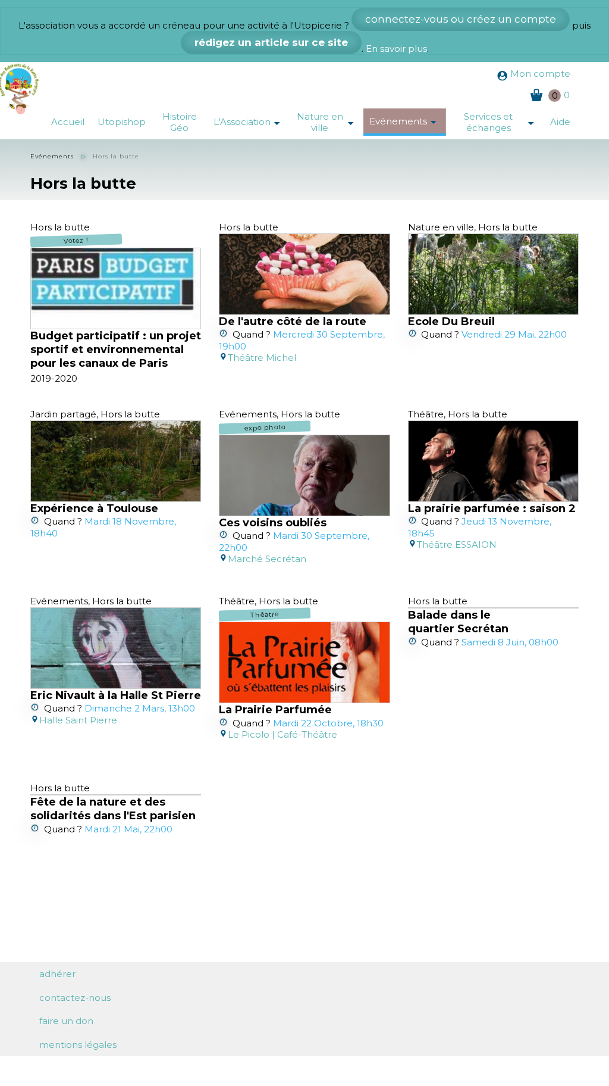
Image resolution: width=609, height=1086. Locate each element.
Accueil (67, 121)
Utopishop (122, 121)
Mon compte (540, 73)
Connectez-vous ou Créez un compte (460, 19)
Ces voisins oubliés (273, 522)
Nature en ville (330, 122)
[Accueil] (22, 88)
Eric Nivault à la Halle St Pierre (115, 695)
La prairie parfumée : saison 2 (492, 508)
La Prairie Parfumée (275, 709)
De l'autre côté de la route (292, 321)
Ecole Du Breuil (451, 321)
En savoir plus (396, 48)
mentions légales (78, 1044)
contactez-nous (75, 997)
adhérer (57, 973)
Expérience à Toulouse (94, 508)
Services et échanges (503, 122)
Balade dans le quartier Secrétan (458, 621)
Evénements (407, 122)
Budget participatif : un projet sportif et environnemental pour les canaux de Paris (115, 349)
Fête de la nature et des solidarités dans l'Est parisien (113, 808)
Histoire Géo (179, 122)
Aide (560, 121)
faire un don (66, 1020)
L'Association (251, 123)
